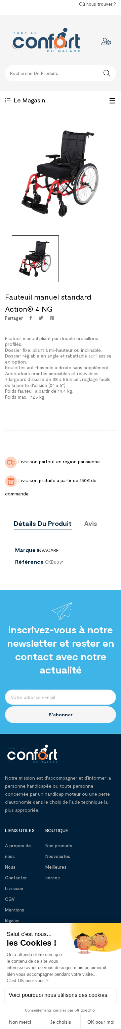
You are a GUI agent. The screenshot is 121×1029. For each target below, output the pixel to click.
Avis (90, 523)
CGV (10, 899)
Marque (25, 550)
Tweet (41, 318)
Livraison (14, 888)
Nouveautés (57, 856)
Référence (29, 562)
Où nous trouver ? (97, 4)
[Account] (106, 41)
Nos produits (58, 845)
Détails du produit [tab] (43, 523)
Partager (30, 318)
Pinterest (52, 318)
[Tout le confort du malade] (32, 753)
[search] (107, 73)
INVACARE (48, 550)
